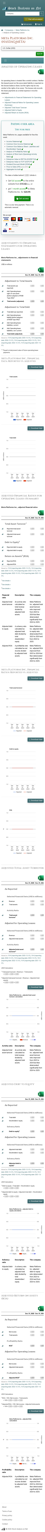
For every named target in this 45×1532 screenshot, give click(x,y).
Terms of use (7, 1511)
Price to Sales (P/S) (17, 167)
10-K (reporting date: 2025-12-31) (19, 338)
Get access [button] (23, 198)
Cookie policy (7, 1520)
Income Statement (13, 142)
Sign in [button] (39, 24)
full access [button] (16, 180)
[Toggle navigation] (4, 3)
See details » (6, 581)
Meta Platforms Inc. (23, 30)
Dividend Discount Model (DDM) (18, 164)
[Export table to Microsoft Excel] (41, 269)
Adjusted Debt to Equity (13, 110)
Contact (5, 1524)
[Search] (41, 14)
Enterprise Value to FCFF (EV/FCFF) (19, 162)
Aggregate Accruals (13, 169)
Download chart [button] (36, 367)
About (4, 1507)
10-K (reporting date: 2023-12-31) (25, 340)
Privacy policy (7, 1515)
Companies (9, 30)
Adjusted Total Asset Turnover (16, 108)
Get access (27, 24)
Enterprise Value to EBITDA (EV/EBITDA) (21, 159)
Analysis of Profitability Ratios (17, 152)
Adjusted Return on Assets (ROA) (17, 113)
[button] (2, 286)
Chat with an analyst (34, 19)
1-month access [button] (18, 188)
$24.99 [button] (39, 54)
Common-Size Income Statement (18, 144)
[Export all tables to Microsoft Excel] (41, 71)
